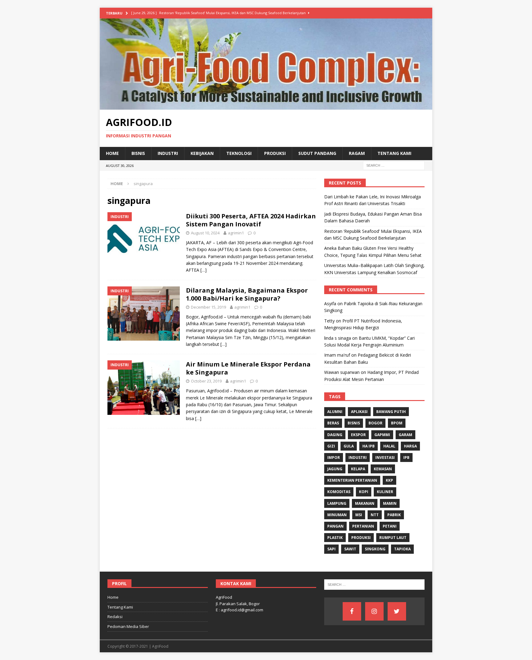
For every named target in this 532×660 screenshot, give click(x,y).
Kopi (363, 491)
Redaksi (115, 616)
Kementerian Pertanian (352, 480)
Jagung (334, 469)
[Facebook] (352, 611)
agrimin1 (236, 233)
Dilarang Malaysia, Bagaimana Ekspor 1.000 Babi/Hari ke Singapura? (247, 294)
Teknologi (239, 153)
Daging (334, 434)
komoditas (338, 491)
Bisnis (138, 153)
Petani (390, 526)
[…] (203, 270)
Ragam (357, 153)
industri (358, 457)
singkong (375, 549)
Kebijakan (202, 153)
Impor (333, 457)
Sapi (331, 549)
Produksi (275, 153)
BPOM (396, 423)
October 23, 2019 (206, 381)
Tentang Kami (394, 153)
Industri (168, 153)
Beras (333, 423)
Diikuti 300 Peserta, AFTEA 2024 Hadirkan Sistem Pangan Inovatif (251, 220)
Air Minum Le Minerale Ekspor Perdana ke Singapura (248, 368)
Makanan (364, 503)
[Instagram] (374, 611)
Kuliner (385, 491)
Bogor (375, 423)
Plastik (335, 537)
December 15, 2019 (208, 307)
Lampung (336, 503)
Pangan (335, 526)
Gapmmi (382, 434)
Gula (349, 446)
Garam (405, 434)
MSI (358, 514)
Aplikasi (359, 411)
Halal (389, 446)
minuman (337, 514)
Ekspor (358, 434)
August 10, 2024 (205, 233)
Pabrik (394, 514)
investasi (385, 457)
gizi (331, 446)
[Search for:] (394, 165)
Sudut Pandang (317, 153)
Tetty (329, 321)
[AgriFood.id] (266, 106)
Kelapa (358, 469)
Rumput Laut (392, 537)
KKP (389, 480)
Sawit (350, 549)
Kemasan (383, 469)
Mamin (390, 503)
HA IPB (368, 446)
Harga (410, 446)
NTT (375, 514)
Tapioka (402, 549)
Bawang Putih (391, 411)
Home (112, 153)
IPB (406, 457)
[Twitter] (397, 611)
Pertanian (363, 526)
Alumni (334, 411)
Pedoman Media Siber (128, 626)
